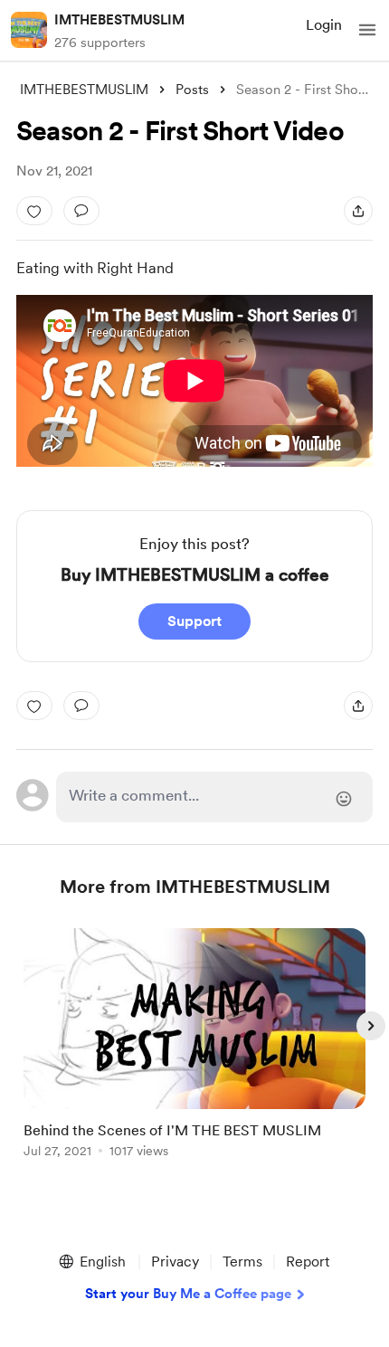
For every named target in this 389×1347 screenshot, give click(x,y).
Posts (192, 89)
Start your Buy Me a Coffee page (188, 1293)
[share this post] (358, 210)
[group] (194, 1053)
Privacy (175, 1261)
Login (324, 24)
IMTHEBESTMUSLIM (119, 20)
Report (307, 1261)
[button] (367, 30)
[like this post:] (34, 210)
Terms (242, 1261)
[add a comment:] (81, 210)
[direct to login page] (215, 797)
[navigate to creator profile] (29, 30)
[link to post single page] (194, 1046)
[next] (370, 1025)
